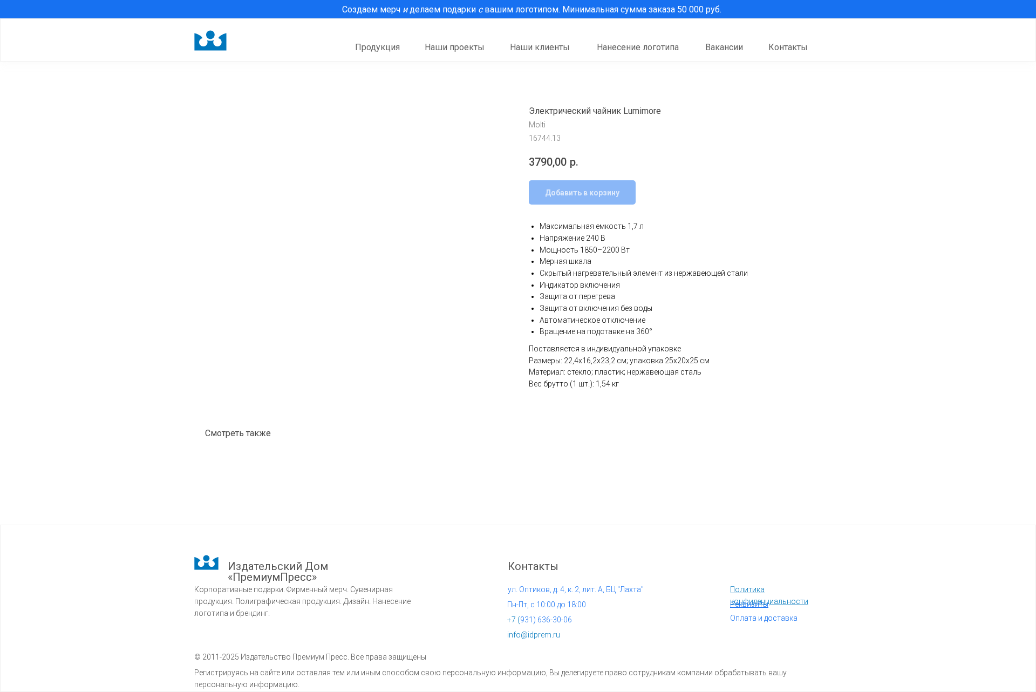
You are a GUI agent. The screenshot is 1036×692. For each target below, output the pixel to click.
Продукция (377, 47)
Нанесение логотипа (638, 47)
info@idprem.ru (533, 634)
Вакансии (724, 47)
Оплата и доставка (764, 618)
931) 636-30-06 (539, 619)
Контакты (788, 47)
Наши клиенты (540, 47)
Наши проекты (455, 47)
